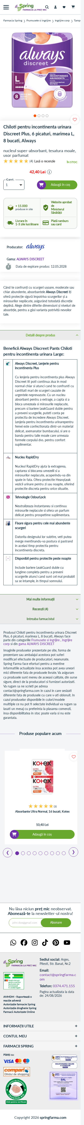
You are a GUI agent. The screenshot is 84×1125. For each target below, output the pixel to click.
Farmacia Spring (12, 20)
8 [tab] (57, 852)
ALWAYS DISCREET (30, 259)
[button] (34, 115)
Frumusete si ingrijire (38, 20)
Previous (5, 851)
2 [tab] (22, 852)
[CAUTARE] (48, 7)
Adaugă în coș (42, 834)
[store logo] (21, 7)
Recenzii (39, 609)
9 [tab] (63, 852)
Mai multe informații (40, 599)
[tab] (40, 335)
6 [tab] (45, 852)
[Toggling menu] (6, 7)
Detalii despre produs (40, 335)
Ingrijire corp (62, 20)
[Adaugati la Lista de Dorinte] (74, 757)
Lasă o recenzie (44, 161)
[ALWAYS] (35, 247)
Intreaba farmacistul (40, 619)
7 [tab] (51, 852)
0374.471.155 (64, 986)
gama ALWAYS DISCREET (36, 644)
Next (70, 850)
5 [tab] (40, 852)
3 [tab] (28, 852)
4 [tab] (34, 852)
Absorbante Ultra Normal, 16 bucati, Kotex (42, 811)
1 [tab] (16, 852)
